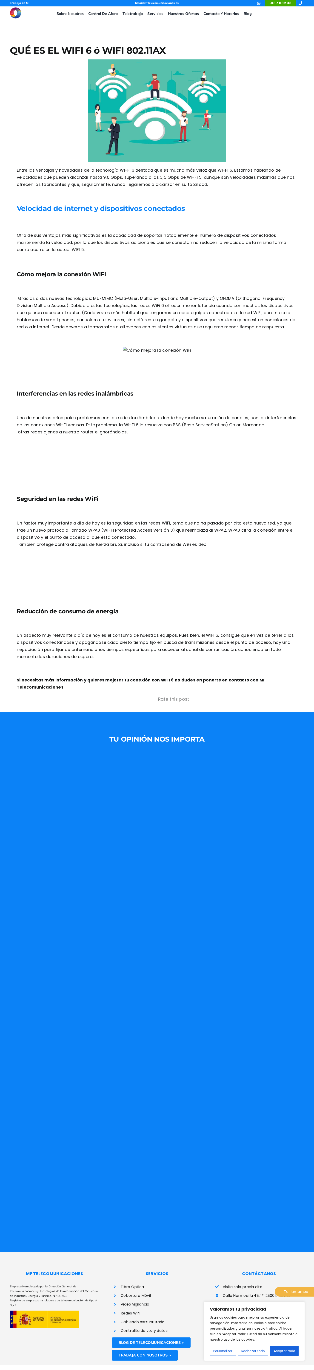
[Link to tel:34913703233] (300, 3)
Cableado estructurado (143, 1322)
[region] (254, 1331)
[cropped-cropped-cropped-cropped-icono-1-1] (15, 9)
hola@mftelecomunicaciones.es (157, 3)
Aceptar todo (284, 1351)
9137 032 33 (280, 3)
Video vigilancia (135, 1304)
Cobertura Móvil (136, 1295)
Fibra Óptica (132, 1286)
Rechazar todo (253, 1351)
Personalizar (222, 1351)
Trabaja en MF (20, 3)
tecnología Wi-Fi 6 (115, 170)
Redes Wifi (130, 1313)
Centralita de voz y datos (144, 1330)
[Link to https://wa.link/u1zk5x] (258, 3)
